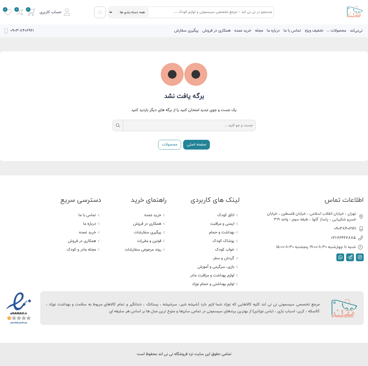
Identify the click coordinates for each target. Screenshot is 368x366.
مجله (259, 31)
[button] (55, 12)
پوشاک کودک (223, 241)
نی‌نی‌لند (356, 31)
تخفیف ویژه (314, 31)
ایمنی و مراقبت (222, 224)
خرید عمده (242, 31)
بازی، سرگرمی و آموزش (216, 267)
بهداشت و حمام (221, 232)
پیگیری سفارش (186, 31)
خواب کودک (224, 250)
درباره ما (273, 31)
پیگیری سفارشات (147, 232)
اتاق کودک (225, 215)
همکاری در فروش (216, 31)
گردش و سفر (223, 258)
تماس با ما (292, 31)
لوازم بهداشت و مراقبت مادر (212, 275)
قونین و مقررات (149, 241)
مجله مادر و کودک (81, 250)
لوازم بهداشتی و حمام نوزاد (213, 284)
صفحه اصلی (196, 145)
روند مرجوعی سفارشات (143, 250)
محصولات (338, 31)
